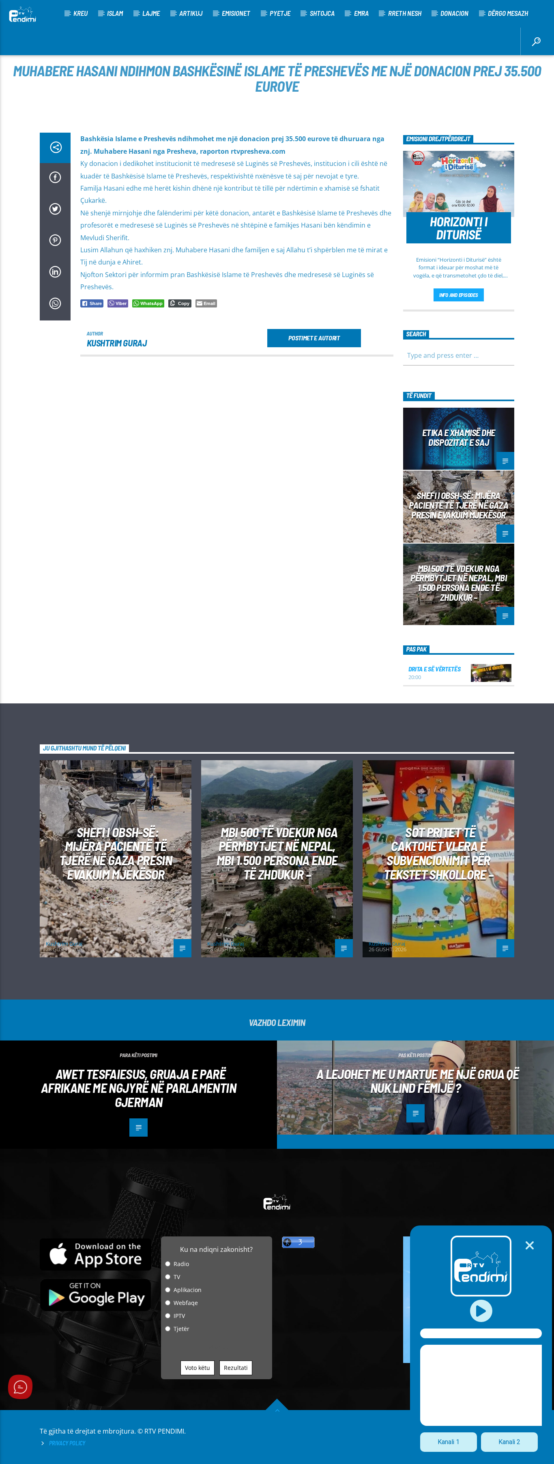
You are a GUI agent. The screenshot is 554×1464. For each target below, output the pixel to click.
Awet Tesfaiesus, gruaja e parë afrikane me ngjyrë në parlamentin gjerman (138, 1087)
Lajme (151, 13)
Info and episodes (458, 295)
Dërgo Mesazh (508, 13)
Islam (115, 13)
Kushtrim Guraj (117, 342)
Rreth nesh (404, 13)
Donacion (454, 13)
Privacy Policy (67, 1443)
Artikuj (190, 13)
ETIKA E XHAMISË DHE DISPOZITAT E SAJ (458, 437)
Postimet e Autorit (313, 338)
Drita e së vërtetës (434, 669)
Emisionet (236, 13)
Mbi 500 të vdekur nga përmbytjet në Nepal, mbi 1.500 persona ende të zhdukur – (458, 583)
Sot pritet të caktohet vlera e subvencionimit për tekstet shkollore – (439, 853)
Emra (361, 13)
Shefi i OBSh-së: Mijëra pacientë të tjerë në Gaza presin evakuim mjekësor (458, 505)
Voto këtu (197, 1368)
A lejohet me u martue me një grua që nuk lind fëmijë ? (417, 1081)
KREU (80, 13)
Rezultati (236, 1368)
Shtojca (322, 13)
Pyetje (280, 13)
